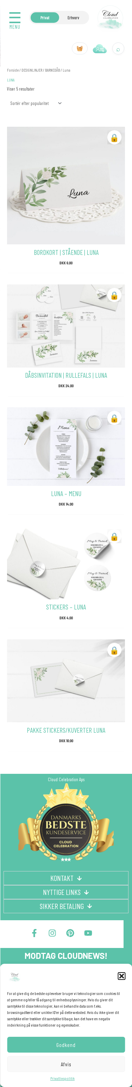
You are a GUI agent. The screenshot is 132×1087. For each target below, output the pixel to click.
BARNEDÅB (52, 69)
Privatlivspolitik (62, 1078)
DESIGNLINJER (31, 69)
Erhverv (73, 17)
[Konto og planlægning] (100, 48)
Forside (13, 69)
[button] (121, 976)
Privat (44, 17)
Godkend (66, 1045)
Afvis (66, 1064)
